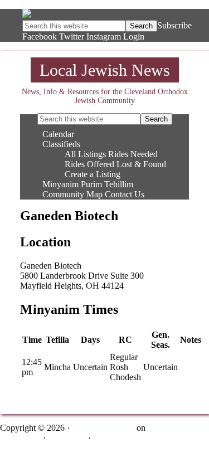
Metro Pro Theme (103, 427)
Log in (104, 438)
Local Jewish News (105, 70)
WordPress (67, 438)
